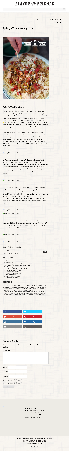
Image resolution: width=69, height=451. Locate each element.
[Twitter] (58, 22)
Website (5, 376)
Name (5, 367)
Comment (6, 351)
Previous (40, 20)
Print (44, 252)
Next (46, 20)
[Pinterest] (60, 22)
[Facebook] (55, 22)
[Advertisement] (59, 39)
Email (5, 372)
